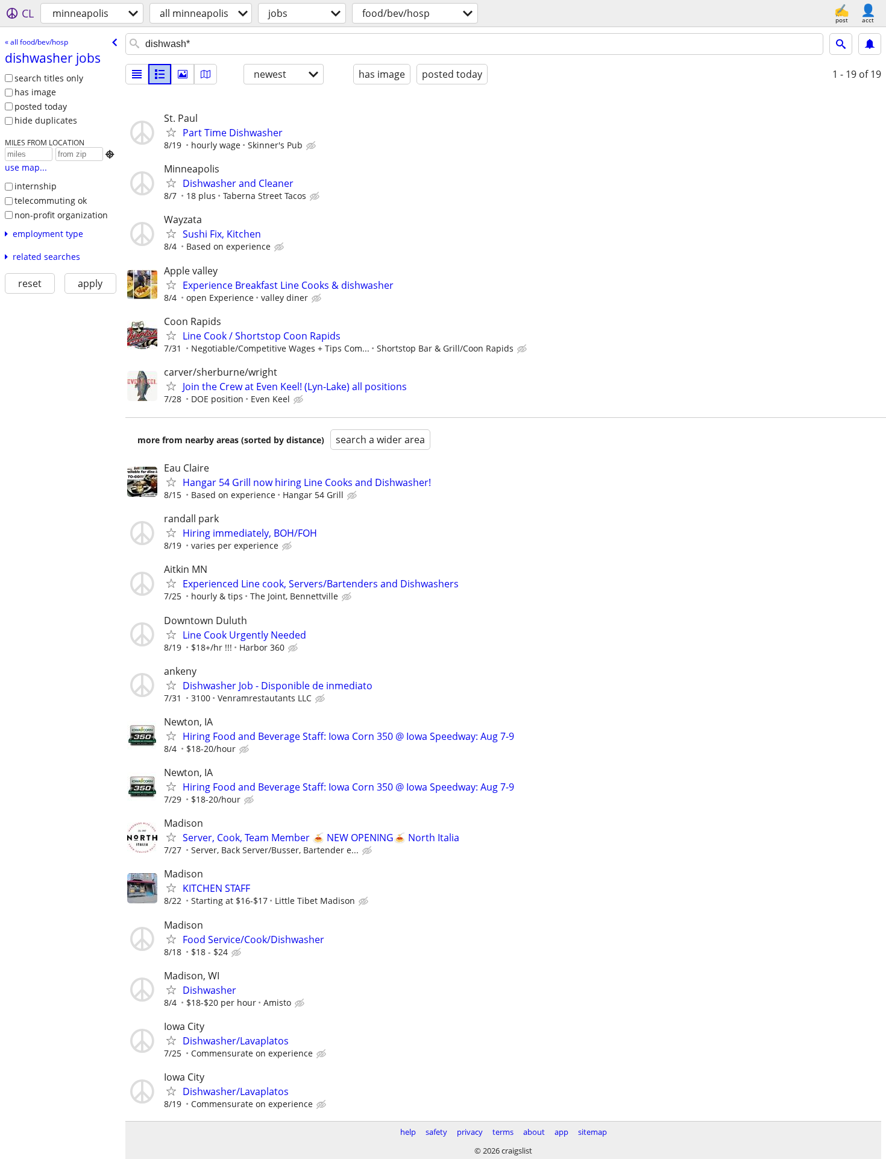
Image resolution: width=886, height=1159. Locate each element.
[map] (205, 74)
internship (35, 186)
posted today (40, 106)
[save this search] (869, 44)
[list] (136, 74)
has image (35, 92)
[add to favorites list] (171, 132)
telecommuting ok (50, 200)
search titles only (48, 78)
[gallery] (182, 74)
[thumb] (159, 74)
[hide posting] (312, 146)
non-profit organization (61, 215)
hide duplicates (45, 120)
